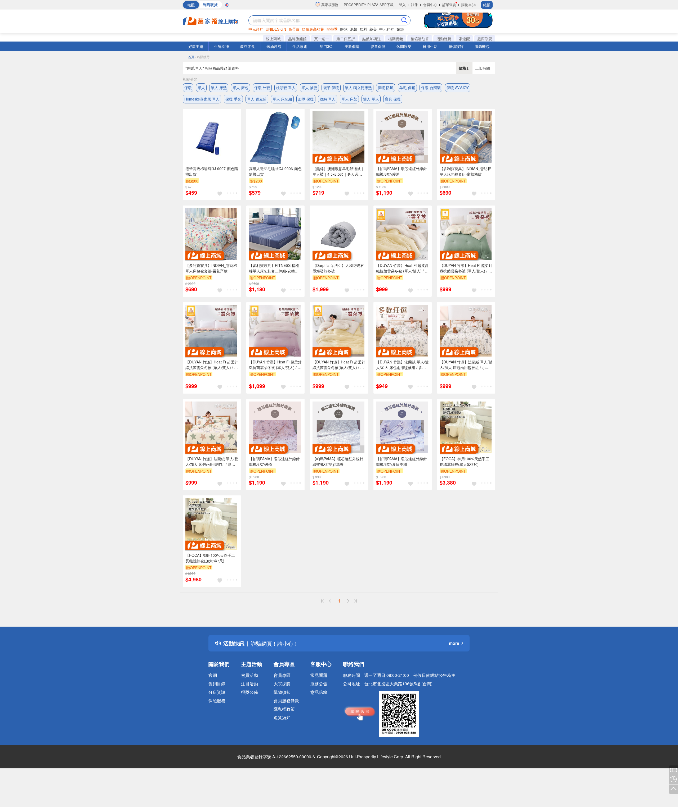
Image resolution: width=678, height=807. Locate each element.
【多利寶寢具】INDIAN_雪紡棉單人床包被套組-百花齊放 (211, 268)
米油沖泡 (273, 46)
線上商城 (273, 38)
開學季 (332, 29)
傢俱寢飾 (456, 46)
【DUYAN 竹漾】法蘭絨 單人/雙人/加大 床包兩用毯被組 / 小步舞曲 (466, 364)
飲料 (363, 29)
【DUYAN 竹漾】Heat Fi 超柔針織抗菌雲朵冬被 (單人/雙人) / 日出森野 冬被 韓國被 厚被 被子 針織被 (466, 268)
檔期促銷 (395, 38)
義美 (373, 29)
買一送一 (321, 38)
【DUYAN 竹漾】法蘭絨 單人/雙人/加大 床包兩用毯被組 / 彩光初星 (211, 461)
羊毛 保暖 (407, 87)
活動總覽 (443, 38)
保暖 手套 (233, 99)
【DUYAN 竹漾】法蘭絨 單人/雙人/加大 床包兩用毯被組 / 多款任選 (402, 364)
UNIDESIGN (276, 29)
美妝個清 (352, 46)
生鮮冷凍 (221, 46)
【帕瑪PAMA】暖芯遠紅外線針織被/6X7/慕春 (274, 461)
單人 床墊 (219, 87)
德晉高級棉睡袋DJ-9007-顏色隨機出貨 (211, 171)
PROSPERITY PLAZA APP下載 (369, 4)
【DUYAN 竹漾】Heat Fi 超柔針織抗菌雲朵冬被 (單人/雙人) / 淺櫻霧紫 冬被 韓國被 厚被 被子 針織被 (275, 364)
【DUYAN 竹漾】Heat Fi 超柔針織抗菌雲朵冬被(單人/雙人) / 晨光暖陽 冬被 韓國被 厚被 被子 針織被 (339, 364)
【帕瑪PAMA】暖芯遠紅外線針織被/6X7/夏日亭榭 (401, 461)
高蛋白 (294, 29)
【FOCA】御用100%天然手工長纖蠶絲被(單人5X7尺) (464, 461)
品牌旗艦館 (297, 38)
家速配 (464, 38)
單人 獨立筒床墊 (358, 87)
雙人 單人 (371, 99)
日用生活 (430, 46)
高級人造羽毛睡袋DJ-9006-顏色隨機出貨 (275, 171)
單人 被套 (309, 87)
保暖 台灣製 (431, 87)
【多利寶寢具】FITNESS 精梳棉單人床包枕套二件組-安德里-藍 (274, 268)
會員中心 (430, 4)
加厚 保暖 (306, 99)
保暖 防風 (386, 87)
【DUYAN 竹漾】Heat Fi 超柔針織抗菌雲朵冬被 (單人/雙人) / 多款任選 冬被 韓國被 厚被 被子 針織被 (402, 268)
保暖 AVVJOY (458, 87)
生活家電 (299, 46)
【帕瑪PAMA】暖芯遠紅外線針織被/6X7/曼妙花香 (338, 461)
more (454, 643)
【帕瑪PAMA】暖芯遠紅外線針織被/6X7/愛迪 (401, 171)
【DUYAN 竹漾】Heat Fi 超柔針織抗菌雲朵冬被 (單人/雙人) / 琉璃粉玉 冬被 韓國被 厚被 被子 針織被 (211, 364)
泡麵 (353, 29)
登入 (402, 4)
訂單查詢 (449, 4)
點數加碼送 (371, 38)
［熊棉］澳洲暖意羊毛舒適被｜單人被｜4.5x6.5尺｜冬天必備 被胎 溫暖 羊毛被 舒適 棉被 (338, 171)
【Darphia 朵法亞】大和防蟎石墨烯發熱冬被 (338, 268)
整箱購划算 (420, 38)
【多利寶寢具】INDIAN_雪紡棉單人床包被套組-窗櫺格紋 (465, 171)
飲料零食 (247, 46)
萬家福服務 (329, 4)
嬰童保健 (378, 46)
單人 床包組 (282, 99)
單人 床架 (349, 99)
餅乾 (343, 29)
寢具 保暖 (393, 99)
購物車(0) (468, 4)
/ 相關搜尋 (202, 56)
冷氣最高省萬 (313, 29)
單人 (201, 87)
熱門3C (326, 46)
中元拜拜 (255, 29)
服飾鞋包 (482, 46)
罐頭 (400, 29)
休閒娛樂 (403, 46)
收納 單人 (328, 99)
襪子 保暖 (331, 87)
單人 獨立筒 (257, 99)
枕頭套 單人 (286, 87)
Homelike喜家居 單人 (202, 99)
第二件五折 (345, 38)
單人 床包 (240, 87)
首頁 (191, 56)
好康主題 (195, 46)
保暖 (188, 87)
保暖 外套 (262, 87)
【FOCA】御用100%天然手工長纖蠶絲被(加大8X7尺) (210, 558)
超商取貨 (484, 38)
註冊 (414, 4)
